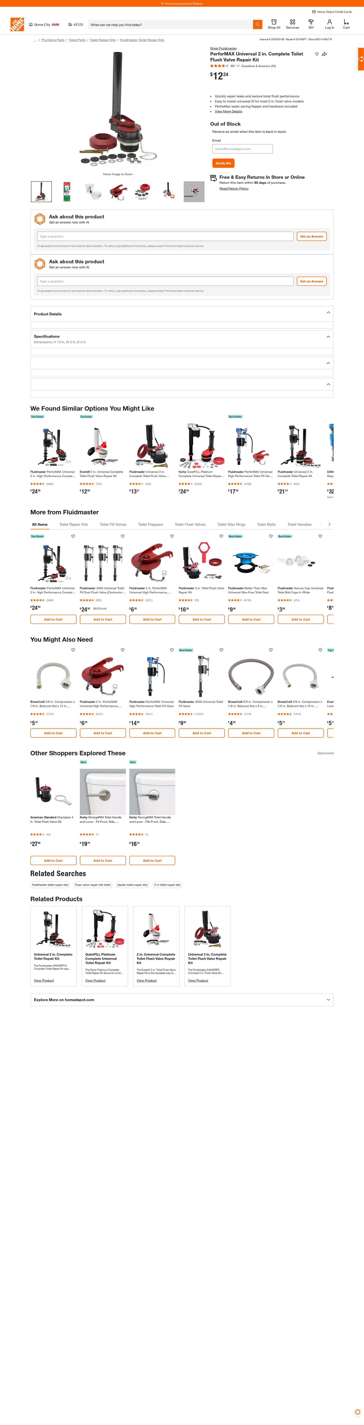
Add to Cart (53, 619)
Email (216, 140)
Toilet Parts (77, 40)
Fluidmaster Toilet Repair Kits (142, 40)
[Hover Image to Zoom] (118, 109)
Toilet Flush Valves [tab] (190, 524)
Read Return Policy (234, 188)
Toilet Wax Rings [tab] (231, 524)
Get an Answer (311, 236)
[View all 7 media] (194, 191)
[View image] (41, 191)
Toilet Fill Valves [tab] (113, 524)
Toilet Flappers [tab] (150, 524)
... (35, 40)
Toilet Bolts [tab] (266, 524)
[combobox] (170, 24)
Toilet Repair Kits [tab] (73, 524)
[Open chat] (361, 59)
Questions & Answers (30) (258, 66)
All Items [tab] (40, 524)
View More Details (228, 111)
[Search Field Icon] (257, 24)
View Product (44, 980)
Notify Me (223, 163)
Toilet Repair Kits (102, 40)
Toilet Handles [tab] (300, 524)
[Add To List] (316, 54)
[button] (182, 314)
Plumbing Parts (52, 40)
